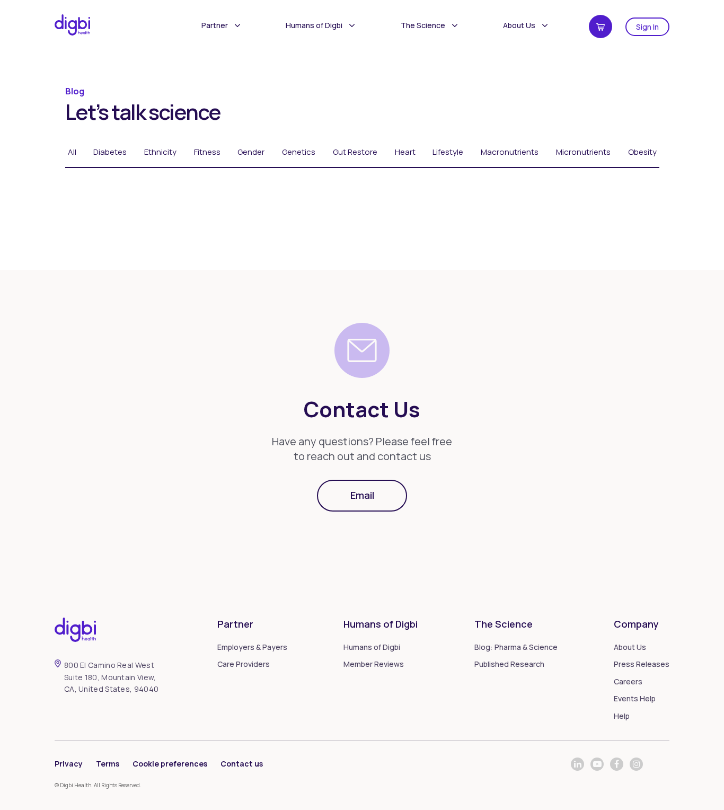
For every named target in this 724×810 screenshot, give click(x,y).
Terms (107, 764)
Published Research (509, 664)
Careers (628, 681)
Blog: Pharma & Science (516, 647)
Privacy (69, 764)
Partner (214, 25)
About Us (519, 25)
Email (362, 495)
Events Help (635, 698)
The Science (423, 25)
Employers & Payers (252, 647)
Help (622, 716)
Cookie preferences (170, 764)
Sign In (647, 27)
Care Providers (243, 664)
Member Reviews (373, 664)
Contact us (241, 764)
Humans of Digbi (314, 25)
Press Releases (641, 664)
